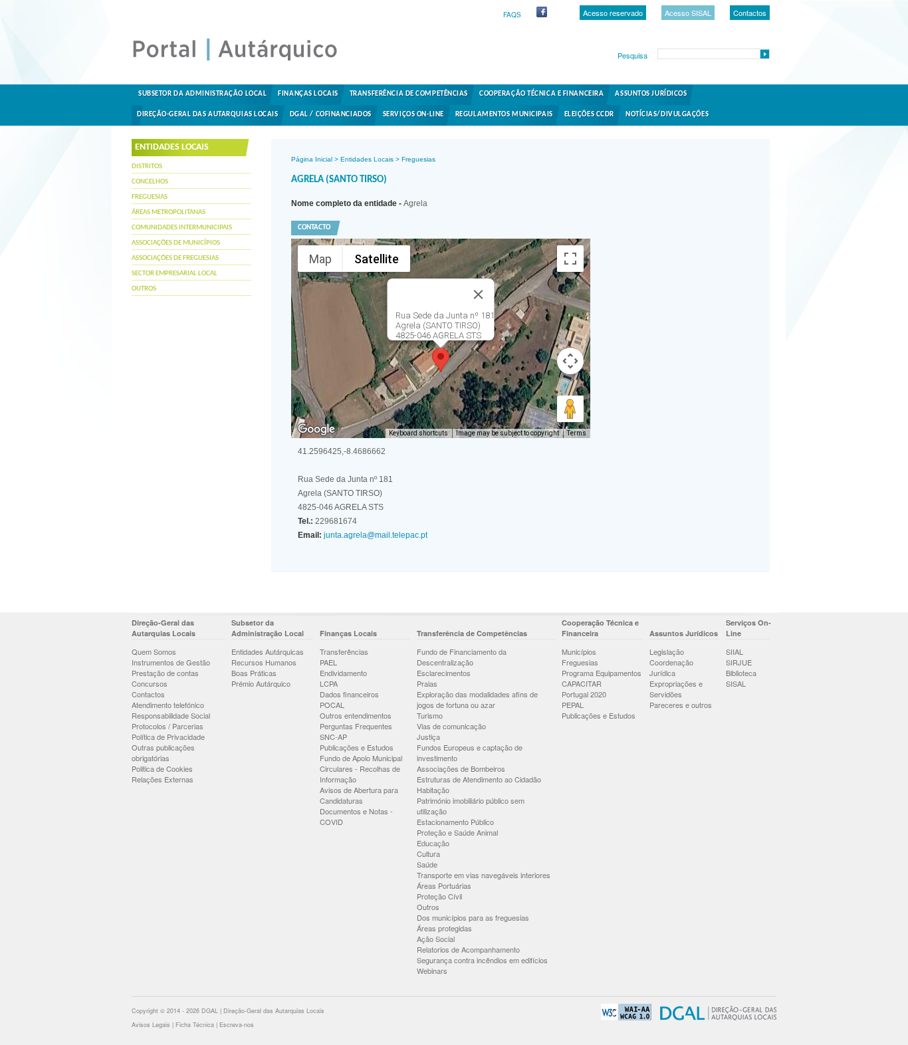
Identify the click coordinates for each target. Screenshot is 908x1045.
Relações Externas (162, 779)
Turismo (430, 715)
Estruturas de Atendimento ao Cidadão (479, 779)
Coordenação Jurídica (671, 667)
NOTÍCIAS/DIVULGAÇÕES (667, 114)
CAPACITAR (582, 683)
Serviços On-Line (413, 114)
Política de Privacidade (168, 736)
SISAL (736, 683)
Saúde (427, 864)
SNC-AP (333, 736)
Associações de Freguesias (175, 258)
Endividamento (343, 672)
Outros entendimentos (356, 715)
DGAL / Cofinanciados (331, 114)
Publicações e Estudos (357, 747)
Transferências (344, 651)
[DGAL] (714, 1018)
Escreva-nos (236, 1024)
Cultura (428, 853)
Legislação (666, 651)
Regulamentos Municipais (504, 114)
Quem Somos (154, 651)
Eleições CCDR (589, 114)
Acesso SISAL (688, 12)
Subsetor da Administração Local (202, 94)
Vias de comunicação (451, 726)
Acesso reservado (613, 12)
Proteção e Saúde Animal (457, 832)
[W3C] (622, 1018)
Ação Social (436, 938)
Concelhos (150, 181)
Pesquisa (632, 55)
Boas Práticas (254, 672)
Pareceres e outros (680, 704)
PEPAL (573, 704)
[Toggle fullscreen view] (570, 258)
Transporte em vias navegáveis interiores (483, 875)
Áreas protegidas (444, 928)
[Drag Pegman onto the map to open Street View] (570, 409)
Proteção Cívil (439, 896)
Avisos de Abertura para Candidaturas (359, 795)
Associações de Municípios (176, 243)
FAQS (512, 14)
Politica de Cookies (162, 768)
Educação (433, 843)
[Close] (479, 294)
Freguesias (150, 197)
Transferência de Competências (409, 94)
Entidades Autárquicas (267, 651)
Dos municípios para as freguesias (473, 917)
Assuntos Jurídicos (651, 94)
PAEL (328, 662)
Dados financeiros (349, 694)
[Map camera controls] (570, 361)
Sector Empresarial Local (174, 273)
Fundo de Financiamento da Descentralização (462, 656)
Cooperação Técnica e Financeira (541, 94)
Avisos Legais (151, 1024)
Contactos (749, 12)
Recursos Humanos (263, 662)
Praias (427, 683)
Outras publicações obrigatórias (163, 752)
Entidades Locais (367, 159)
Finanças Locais (308, 94)
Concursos (150, 683)
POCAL (332, 704)
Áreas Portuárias (444, 885)
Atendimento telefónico (168, 704)
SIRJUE (739, 662)
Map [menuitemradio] (320, 259)
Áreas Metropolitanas (168, 212)
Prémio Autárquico (260, 683)
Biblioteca (741, 672)
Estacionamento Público (455, 821)
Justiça (428, 736)
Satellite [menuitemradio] (376, 259)
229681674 (327, 521)
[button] (440, 360)
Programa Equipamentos (601, 672)
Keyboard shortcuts (418, 433)
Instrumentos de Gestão (171, 662)
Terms (576, 433)
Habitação (433, 789)
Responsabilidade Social (171, 715)
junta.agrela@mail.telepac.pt (374, 535)
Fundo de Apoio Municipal (361, 758)
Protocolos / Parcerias (167, 726)
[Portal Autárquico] (246, 59)
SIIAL (734, 651)
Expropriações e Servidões (676, 688)
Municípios (579, 651)
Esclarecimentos (444, 672)
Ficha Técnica (194, 1024)
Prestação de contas (165, 672)
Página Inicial (311, 159)
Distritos (147, 166)
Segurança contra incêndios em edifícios (482, 960)
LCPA (329, 683)
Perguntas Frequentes (356, 726)
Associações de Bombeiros (461, 768)
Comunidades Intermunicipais (182, 227)
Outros (144, 288)
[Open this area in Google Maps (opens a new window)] (316, 429)
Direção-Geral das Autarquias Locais (208, 114)
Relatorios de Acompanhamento (468, 949)
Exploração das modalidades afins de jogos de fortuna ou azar (477, 699)
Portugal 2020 (584, 694)
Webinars (432, 970)
